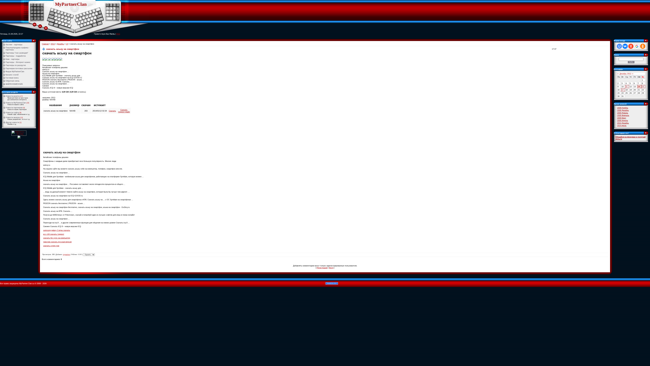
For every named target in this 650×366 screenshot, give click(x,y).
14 (67, 44)
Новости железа (13, 117)
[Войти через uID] (619, 46)
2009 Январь (622, 113)
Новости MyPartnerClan (16, 103)
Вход (331, 268)
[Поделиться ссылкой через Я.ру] (49, 59)
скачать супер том (51, 246)
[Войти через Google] (637, 46)
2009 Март (621, 118)
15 (643, 87)
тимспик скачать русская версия (57, 242)
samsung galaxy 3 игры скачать (56, 230)
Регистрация (322, 268)
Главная (45, 44)
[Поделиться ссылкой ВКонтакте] (43, 59)
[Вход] (40, 26)
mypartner (66, 255)
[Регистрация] (46, 28)
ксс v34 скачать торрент (53, 234)
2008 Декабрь (623, 110)
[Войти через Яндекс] (630, 46)
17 (623, 90)
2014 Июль (621, 126)
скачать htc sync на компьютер (56, 238)
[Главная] (34, 24)
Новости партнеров (14, 108)
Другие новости (12, 122)
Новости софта (12, 112)
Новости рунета (12, 96)
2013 (53, 44)
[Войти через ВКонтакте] (625, 46)
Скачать (112, 111)
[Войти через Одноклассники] (642, 46)
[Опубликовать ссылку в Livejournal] (61, 59)
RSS (118, 34)
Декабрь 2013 (625, 74)
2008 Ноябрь (622, 108)
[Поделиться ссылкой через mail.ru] (52, 59)
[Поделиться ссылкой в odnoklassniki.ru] (46, 59)
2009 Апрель (622, 120)
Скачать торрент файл (124, 111)
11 (626, 87)
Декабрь (60, 44)
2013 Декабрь (623, 123)
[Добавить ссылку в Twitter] (55, 59)
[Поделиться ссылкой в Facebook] (58, 59)
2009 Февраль (623, 115)
